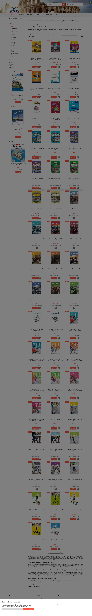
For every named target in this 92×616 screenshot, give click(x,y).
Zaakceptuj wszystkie (28, 608)
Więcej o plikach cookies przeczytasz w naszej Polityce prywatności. (14, 606)
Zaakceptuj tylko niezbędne (8, 608)
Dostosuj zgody (19, 608)
